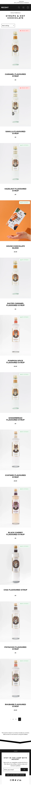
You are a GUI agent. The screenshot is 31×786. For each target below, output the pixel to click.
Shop (16, 751)
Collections (17, 12)
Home (12, 12)
